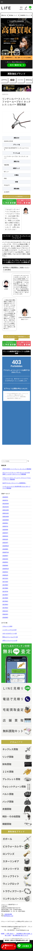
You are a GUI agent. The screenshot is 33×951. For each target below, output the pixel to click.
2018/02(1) (5, 572)
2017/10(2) (5, 581)
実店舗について (13, 15)
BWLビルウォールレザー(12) (10, 637)
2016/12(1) (5, 611)
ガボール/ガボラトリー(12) (9, 633)
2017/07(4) (5, 591)
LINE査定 (25, 946)
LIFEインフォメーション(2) (9, 640)
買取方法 (3, 15)
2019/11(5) (5, 539)
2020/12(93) (5, 510)
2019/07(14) (5, 552)
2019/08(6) (5, 549)
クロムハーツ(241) (7, 626)
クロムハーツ (16, 742)
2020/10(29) (5, 516)
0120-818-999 (8, 914)
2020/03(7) (5, 533)
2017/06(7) (5, 594)
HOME (2, 933)
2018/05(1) (5, 562)
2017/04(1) (5, 601)
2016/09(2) (5, 617)
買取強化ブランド (16, 832)
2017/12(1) (5, 578)
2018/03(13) (5, 568)
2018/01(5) (5, 575)
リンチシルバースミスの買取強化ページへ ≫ (16, 196)
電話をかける (9, 947)
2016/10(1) (5, 614)
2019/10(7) (5, 542)
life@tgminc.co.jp (8, 915)
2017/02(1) (5, 607)
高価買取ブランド (25, 15)
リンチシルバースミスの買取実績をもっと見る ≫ (17, 337)
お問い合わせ (10, 933)
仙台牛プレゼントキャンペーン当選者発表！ (14, 483)
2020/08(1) (5, 523)
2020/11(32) (5, 513)
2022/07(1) (5, 500)
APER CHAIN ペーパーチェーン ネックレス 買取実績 (16, 469)
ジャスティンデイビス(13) (9, 630)
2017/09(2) (5, 585)
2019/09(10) (5, 546)
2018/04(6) (5, 565)
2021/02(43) (5, 503)
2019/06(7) (5, 555)
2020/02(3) (5, 536)
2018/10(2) (5, 559)
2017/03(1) (5, 604)
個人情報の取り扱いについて (20, 935)
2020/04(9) (5, 529)
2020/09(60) (5, 520)
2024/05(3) (5, 497)
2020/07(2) (5, 526)
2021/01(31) (5, 507)
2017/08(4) (5, 588)
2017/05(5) (5, 598)
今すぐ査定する (15, 65)
